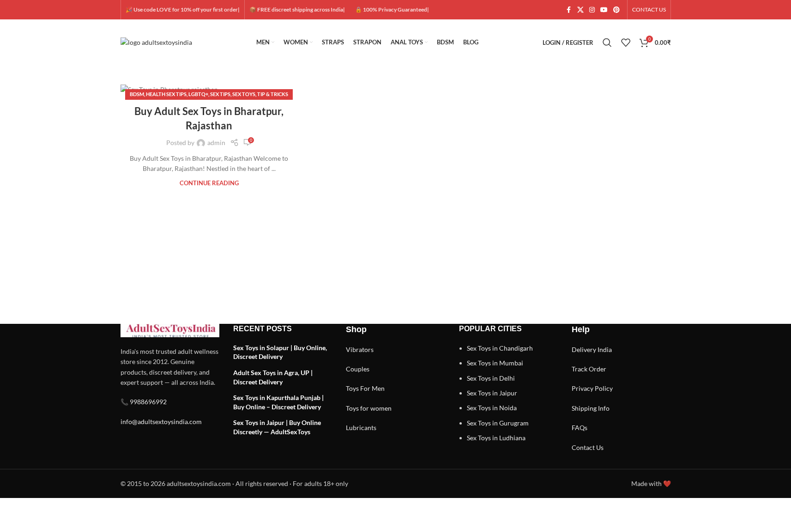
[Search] (607, 42)
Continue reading (209, 183)
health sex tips (166, 94)
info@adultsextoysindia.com (161, 421)
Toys (352, 388)
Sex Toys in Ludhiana (496, 438)
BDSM (137, 94)
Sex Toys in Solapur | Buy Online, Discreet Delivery (280, 352)
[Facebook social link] (568, 10)
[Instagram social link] (592, 10)
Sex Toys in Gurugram (498, 423)
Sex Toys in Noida (492, 408)
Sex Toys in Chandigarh (500, 348)
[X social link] (580, 10)
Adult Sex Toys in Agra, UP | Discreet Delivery (273, 377)
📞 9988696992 (144, 402)
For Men (372, 388)
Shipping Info (591, 408)
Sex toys (243, 94)
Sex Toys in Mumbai (495, 363)
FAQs (579, 427)
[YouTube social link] (604, 10)
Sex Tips (220, 94)
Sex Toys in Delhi (491, 378)
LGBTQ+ (198, 94)
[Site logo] (156, 42)
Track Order (589, 369)
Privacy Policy (592, 388)
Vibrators (360, 349)
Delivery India (592, 349)
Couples (357, 369)
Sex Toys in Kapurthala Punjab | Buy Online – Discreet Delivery (278, 402)
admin (216, 142)
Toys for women (369, 408)
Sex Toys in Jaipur (492, 393)
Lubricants (361, 427)
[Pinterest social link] (616, 10)
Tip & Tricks (272, 94)
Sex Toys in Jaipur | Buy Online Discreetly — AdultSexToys (277, 427)
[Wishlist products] (625, 42)
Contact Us (588, 447)
